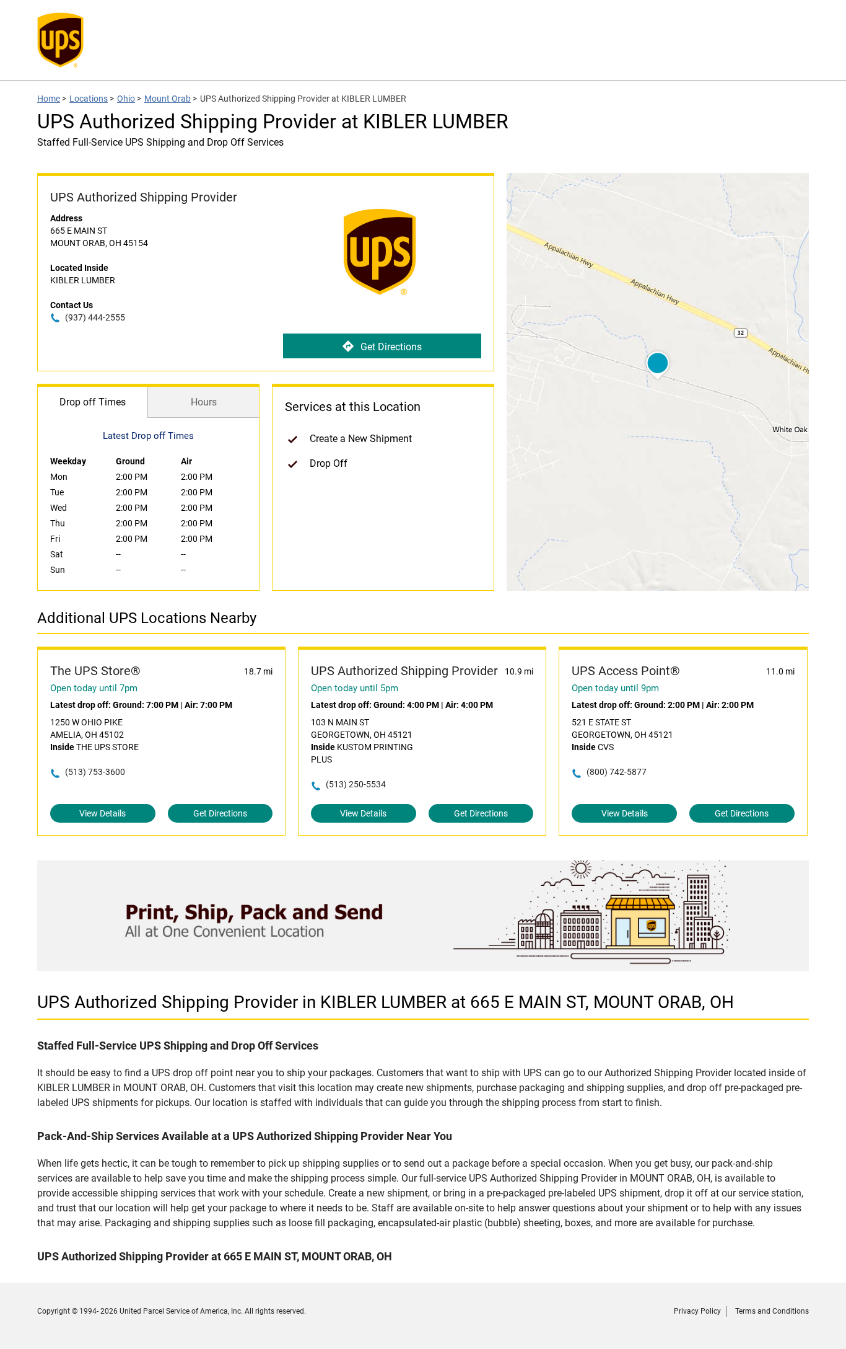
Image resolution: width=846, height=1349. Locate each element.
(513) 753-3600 (95, 772)
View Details (102, 813)
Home (48, 99)
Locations (88, 99)
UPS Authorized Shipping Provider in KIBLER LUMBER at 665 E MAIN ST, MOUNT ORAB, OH (385, 1002)
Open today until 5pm (354, 688)
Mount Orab (167, 99)
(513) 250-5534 (356, 784)
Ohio (126, 99)
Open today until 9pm (615, 688)
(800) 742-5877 (617, 772)
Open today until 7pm (93, 688)
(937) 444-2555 (95, 317)
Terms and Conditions (772, 1311)
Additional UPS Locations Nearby (146, 618)
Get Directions (391, 347)
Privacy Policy (697, 1311)
